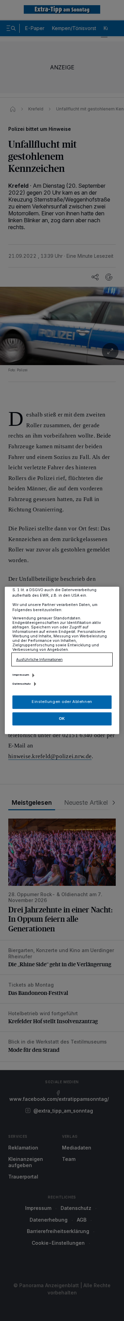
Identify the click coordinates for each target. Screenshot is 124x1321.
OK (62, 718)
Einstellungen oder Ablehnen (62, 701)
